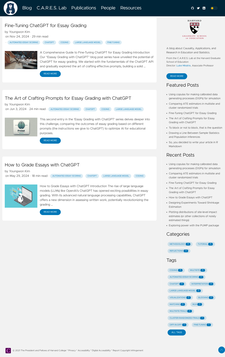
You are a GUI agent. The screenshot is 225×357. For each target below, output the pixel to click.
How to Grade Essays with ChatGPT (42, 165)
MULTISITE (196, 270)
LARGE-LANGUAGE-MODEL (184, 291)
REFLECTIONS (178, 251)
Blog (27, 8)
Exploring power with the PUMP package (194, 225)
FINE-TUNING (201, 325)
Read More (50, 74)
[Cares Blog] (12, 8)
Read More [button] (176, 76)
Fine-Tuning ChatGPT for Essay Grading (45, 26)
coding (64, 42)
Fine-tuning (113, 42)
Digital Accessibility (101, 350)
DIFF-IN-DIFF (177, 325)
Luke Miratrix (183, 66)
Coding (140, 176)
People (108, 8)
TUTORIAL (204, 244)
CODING (175, 270)
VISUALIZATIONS (179, 298)
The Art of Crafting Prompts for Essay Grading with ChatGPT (68, 98)
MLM (196, 304)
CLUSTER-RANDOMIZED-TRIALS (186, 318)
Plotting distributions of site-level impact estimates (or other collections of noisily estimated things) (193, 216)
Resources (130, 8)
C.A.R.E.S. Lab (52, 8)
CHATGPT (176, 284)
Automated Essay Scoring (24, 42)
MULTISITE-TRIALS (180, 311)
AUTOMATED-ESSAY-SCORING (186, 277)
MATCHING (176, 304)
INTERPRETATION (201, 284)
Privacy (72, 350)
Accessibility (84, 350)
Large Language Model (88, 42)
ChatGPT (49, 42)
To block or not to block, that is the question (195, 127)
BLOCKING (205, 298)
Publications (83, 8)
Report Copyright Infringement (128, 350)
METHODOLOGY (179, 244)
